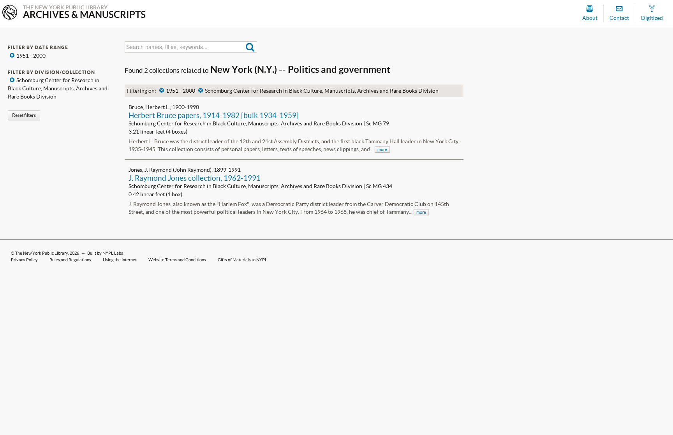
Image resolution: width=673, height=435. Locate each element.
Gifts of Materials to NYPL (242, 259)
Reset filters (24, 115)
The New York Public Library (41, 253)
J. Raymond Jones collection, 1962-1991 (195, 178)
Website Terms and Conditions (177, 259)
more (382, 149)
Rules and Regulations (70, 259)
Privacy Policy (24, 259)
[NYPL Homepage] (9, 13)
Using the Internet (120, 259)
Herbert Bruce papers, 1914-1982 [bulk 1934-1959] (214, 115)
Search (250, 47)
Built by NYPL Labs (105, 253)
